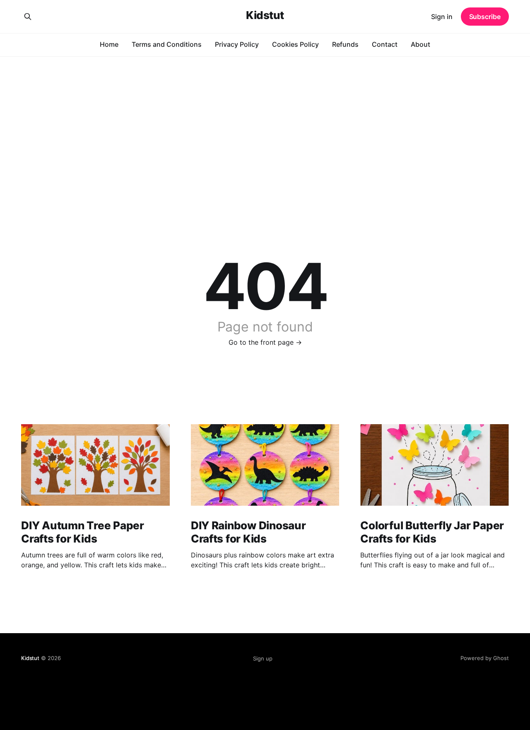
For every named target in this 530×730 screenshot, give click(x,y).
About (420, 44)
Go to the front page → (265, 342)
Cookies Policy (295, 44)
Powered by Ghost (484, 658)
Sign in (442, 16)
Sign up (262, 658)
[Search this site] (27, 16)
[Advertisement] (265, 118)
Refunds (345, 44)
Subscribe (485, 16)
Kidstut (265, 15)
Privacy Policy (237, 44)
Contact (385, 44)
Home (109, 44)
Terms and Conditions (167, 44)
